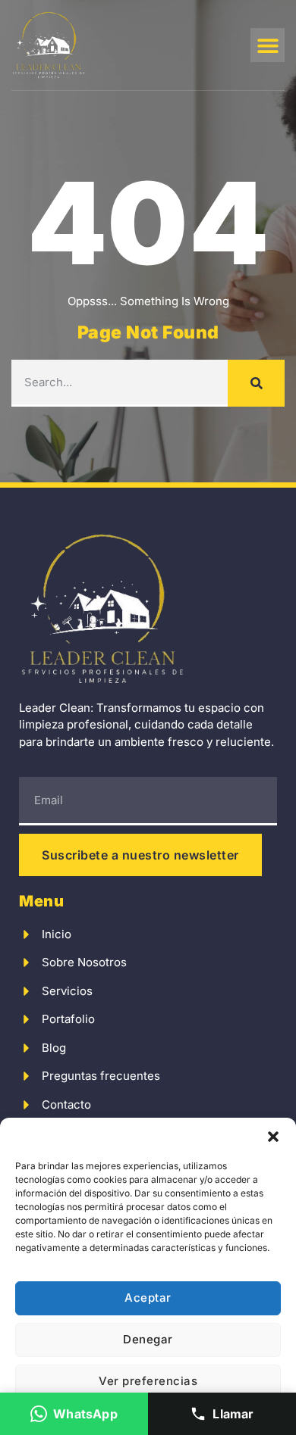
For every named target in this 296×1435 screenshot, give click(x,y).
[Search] (256, 383)
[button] (273, 1136)
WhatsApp (85, 1413)
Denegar (148, 1339)
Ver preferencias (148, 1381)
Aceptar (148, 1297)
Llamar (233, 1413)
